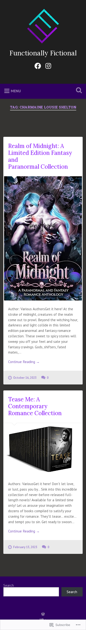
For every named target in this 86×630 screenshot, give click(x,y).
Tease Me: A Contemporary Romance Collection (35, 406)
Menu (16, 91)
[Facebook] (38, 65)
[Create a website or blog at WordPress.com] (43, 614)
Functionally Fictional (43, 53)
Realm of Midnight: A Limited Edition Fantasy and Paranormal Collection (40, 156)
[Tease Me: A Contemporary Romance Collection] (42, 449)
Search (8, 585)
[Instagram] (48, 65)
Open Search (78, 91)
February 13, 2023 (25, 547)
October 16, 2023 (25, 378)
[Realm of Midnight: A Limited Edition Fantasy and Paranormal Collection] (42, 238)
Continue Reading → (24, 361)
